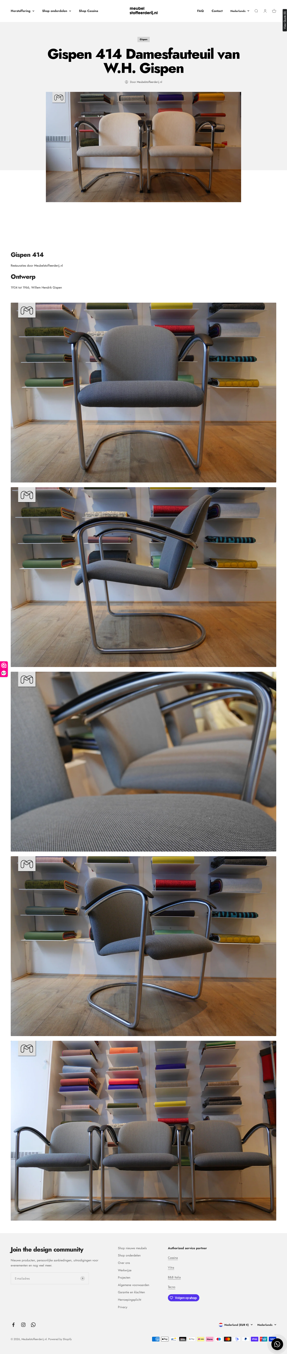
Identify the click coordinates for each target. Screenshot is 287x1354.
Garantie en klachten (131, 1292)
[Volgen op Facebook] (13, 1324)
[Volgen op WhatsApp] (33, 1324)
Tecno (171, 1287)
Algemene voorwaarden (133, 1285)
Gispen (143, 39)
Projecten (124, 1277)
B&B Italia (174, 1277)
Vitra (171, 1267)
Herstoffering (20, 11)
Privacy (122, 1307)
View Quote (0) (285, 20)
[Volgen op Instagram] (23, 1324)
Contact (217, 11)
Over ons (124, 1263)
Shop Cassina (88, 11)
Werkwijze (124, 1270)
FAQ (200, 11)
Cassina (173, 1257)
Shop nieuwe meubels (132, 1248)
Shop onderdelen (54, 11)
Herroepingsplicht (129, 1299)
